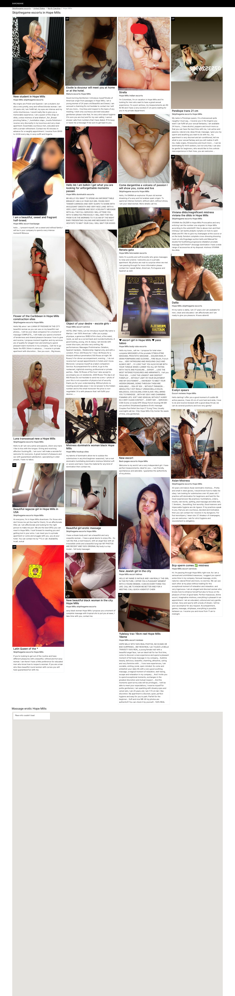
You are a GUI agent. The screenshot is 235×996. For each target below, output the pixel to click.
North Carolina (54, 8)
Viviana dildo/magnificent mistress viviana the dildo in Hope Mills (193, 214)
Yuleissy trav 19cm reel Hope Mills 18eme (140, 635)
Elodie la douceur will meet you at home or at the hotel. (90, 89)
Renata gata (126, 249)
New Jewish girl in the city (135, 571)
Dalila (175, 302)
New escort (126, 457)
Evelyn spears (180, 390)
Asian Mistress (181, 480)
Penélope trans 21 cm (185, 110)
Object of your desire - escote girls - (88, 323)
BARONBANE (18, 3)
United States (39, 8)
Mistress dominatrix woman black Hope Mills (90, 447)
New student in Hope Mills (29, 96)
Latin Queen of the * (25, 648)
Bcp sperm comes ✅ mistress (190, 565)
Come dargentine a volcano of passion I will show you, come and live (143, 187)
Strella (123, 92)
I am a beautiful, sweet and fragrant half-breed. (35, 219)
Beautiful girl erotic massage (83, 528)
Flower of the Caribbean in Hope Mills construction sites (36, 318)
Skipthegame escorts (21, 8)
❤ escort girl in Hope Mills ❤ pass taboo (140, 342)
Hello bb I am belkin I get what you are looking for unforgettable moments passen (89, 188)
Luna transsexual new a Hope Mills (34, 438)
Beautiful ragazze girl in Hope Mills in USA (35, 510)
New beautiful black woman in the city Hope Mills (89, 602)
